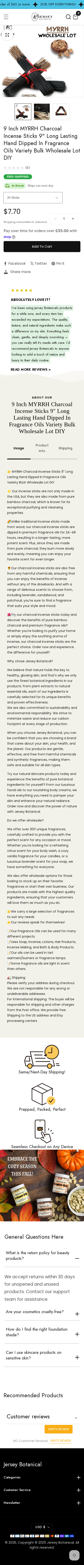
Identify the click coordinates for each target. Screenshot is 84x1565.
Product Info (42, 448)
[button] (68, 16)
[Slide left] (8, 112)
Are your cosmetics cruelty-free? (35, 1312)
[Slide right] (75, 112)
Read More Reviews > (31, 369)
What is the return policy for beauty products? (37, 1255)
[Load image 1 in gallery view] (23, 111)
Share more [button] (20, 271)
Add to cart (42, 246)
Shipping (65, 448)
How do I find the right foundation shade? (36, 1332)
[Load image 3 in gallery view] (61, 111)
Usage (18, 448)
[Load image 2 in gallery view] (42, 111)
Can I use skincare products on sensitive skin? (33, 1355)
